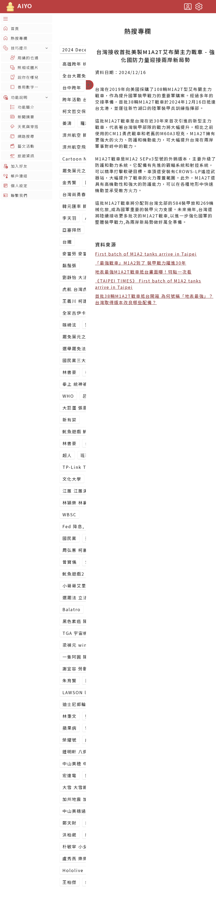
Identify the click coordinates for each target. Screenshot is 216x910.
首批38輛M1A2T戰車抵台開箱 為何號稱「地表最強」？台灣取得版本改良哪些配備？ (154, 299)
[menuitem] (26, 18)
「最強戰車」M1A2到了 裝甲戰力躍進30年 (140, 263)
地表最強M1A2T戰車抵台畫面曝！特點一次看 (143, 272)
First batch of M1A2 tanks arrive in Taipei (146, 254)
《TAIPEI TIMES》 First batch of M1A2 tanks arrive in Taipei (148, 284)
